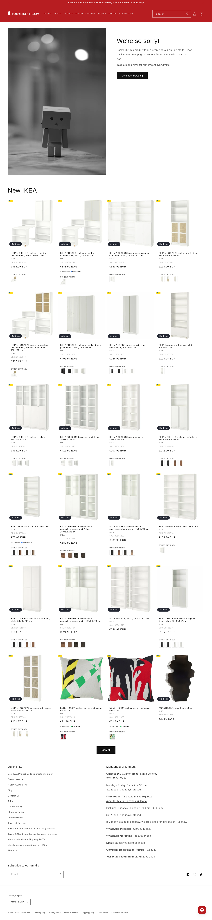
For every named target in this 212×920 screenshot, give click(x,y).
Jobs (10, 801)
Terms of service (71, 913)
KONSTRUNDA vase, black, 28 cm (176, 708)
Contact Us (14, 795)
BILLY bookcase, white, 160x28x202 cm (178, 526)
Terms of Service (17, 823)
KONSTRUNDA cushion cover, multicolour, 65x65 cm (81, 709)
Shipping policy (88, 913)
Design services (16, 779)
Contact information (119, 913)
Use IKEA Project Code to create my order (30, 774)
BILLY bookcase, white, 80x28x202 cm (30, 526)
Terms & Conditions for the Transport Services (32, 834)
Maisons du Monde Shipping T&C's (26, 839)
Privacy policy (55, 913)
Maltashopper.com (23, 913)
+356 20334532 (142, 829)
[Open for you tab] (202, 910)
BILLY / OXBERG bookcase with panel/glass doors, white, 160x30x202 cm (80, 619)
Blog (10, 790)
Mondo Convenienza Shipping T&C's (27, 845)
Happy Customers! (18, 785)
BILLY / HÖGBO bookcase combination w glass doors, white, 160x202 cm (80, 346)
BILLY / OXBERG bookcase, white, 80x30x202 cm (126, 438)
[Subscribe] (60, 874)
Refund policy (39, 913)
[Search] (187, 13)
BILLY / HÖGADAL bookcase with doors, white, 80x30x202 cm (179, 254)
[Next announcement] (203, 3)
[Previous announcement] (8, 3)
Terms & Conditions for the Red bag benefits (31, 828)
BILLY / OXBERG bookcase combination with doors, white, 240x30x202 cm (129, 254)
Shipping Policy (16, 812)
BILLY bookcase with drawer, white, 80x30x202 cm (176, 346)
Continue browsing (132, 75)
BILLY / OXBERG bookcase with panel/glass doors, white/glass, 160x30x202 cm (76, 529)
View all (106, 750)
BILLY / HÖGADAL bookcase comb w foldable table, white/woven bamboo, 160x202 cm (29, 347)
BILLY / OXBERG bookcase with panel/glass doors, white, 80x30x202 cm (129, 527)
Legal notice (103, 913)
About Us (13, 850)
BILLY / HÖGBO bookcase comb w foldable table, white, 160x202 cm (77, 254)
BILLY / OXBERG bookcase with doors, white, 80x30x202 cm (178, 438)
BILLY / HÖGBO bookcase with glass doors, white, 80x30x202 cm (127, 346)
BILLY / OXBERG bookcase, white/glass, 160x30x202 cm (80, 438)
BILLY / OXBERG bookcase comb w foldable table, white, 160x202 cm (29, 254)
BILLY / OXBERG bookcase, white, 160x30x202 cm (28, 438)
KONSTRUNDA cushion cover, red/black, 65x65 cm (129, 709)
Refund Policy (15, 807)
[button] (48, 14)
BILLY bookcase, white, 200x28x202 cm (129, 618)
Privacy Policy (15, 817)
